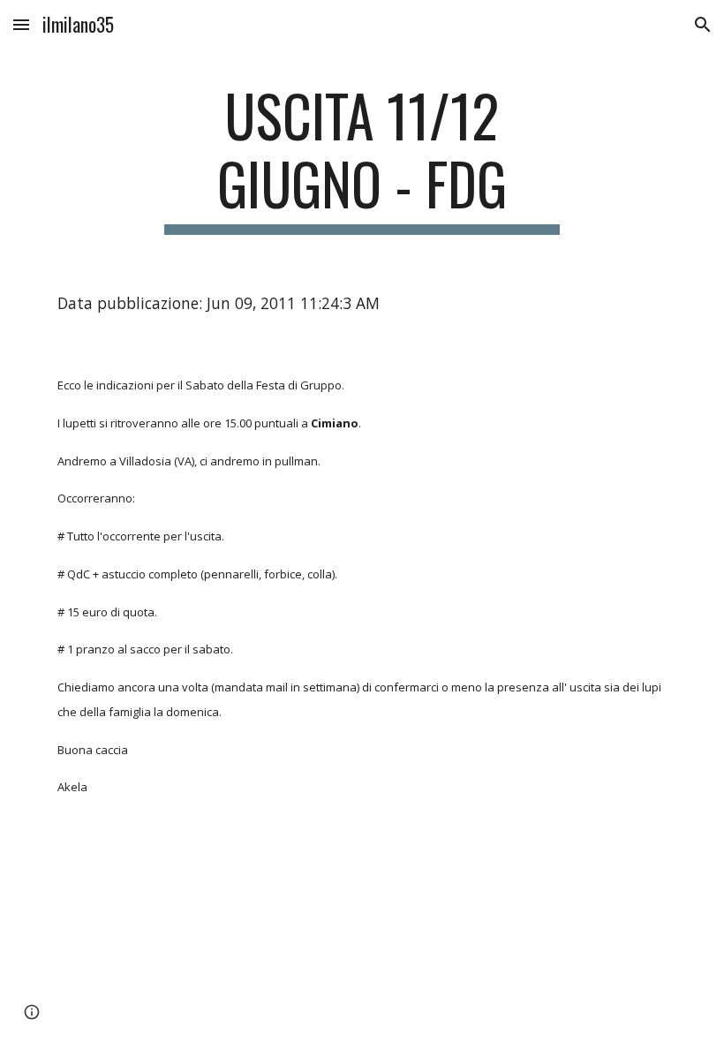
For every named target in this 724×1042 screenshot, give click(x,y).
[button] (21, 24)
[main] (362, 158)
